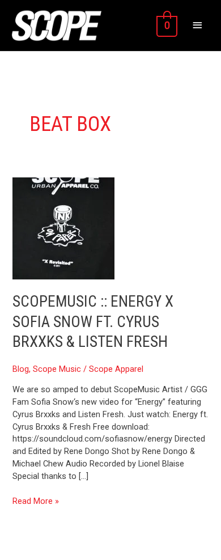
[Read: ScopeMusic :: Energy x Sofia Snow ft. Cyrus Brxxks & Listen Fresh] (63, 228)
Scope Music (57, 369)
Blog (20, 369)
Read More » (35, 500)
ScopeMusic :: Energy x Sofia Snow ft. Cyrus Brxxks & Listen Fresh (92, 321)
